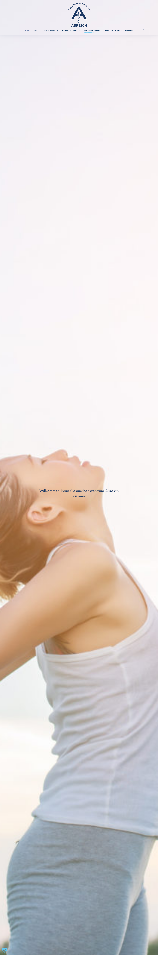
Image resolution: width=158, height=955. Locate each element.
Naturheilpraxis (92, 31)
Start (27, 30)
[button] (4, 950)
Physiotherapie (51, 30)
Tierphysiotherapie (113, 30)
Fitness (37, 30)
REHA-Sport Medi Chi (71, 30)
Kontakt (129, 30)
